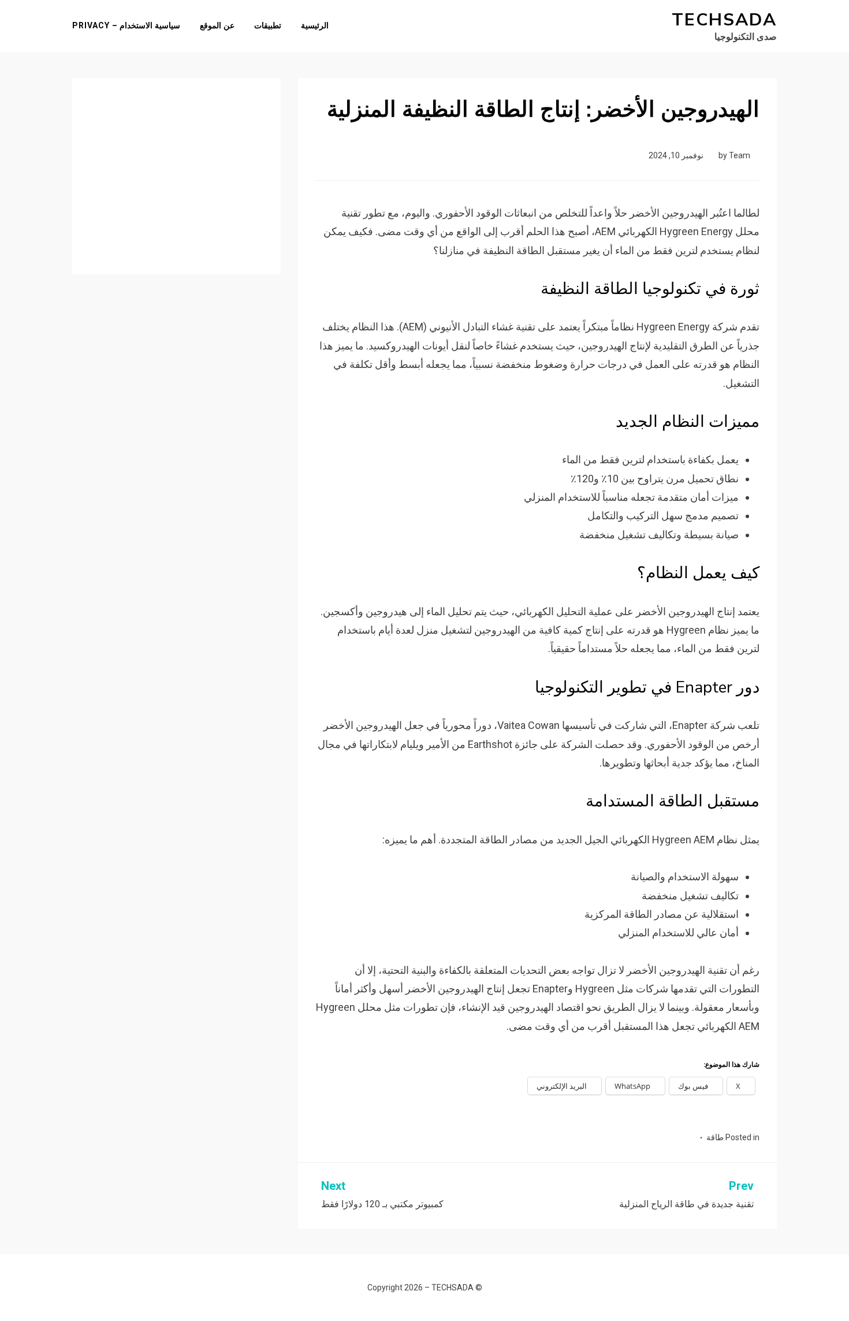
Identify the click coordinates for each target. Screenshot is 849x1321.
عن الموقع (217, 25)
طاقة (715, 1137)
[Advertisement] (176, 167)
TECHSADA (724, 20)
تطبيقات (267, 25)
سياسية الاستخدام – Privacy (126, 25)
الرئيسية (315, 25)
